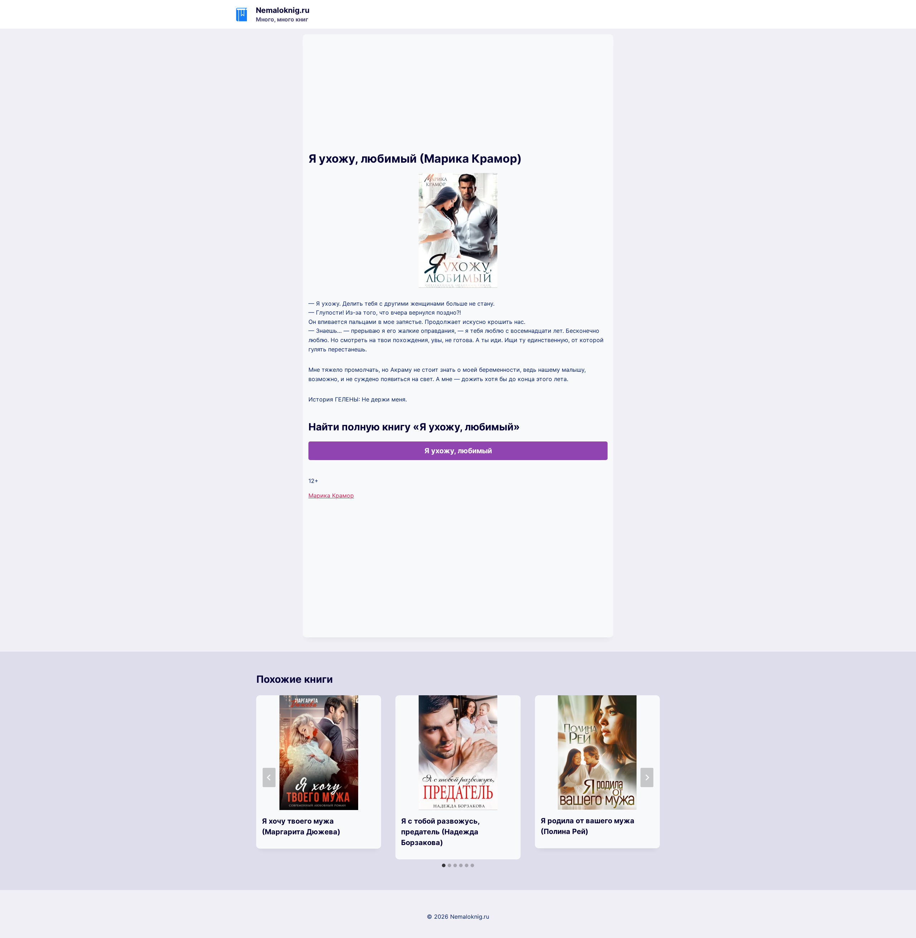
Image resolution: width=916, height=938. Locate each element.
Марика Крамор (331, 495)
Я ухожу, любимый (458, 450)
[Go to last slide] (269, 777)
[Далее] (646, 777)
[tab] (443, 865)
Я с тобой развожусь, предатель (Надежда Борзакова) (440, 832)
